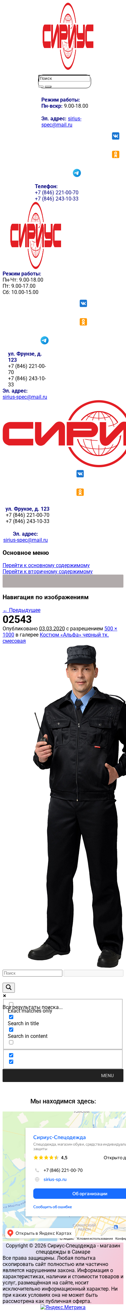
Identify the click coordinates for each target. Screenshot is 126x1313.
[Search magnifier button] (9, 988)
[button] (107, 1075)
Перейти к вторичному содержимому (48, 571)
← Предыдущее (21, 610)
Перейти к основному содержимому (46, 565)
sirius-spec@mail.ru (61, 121)
